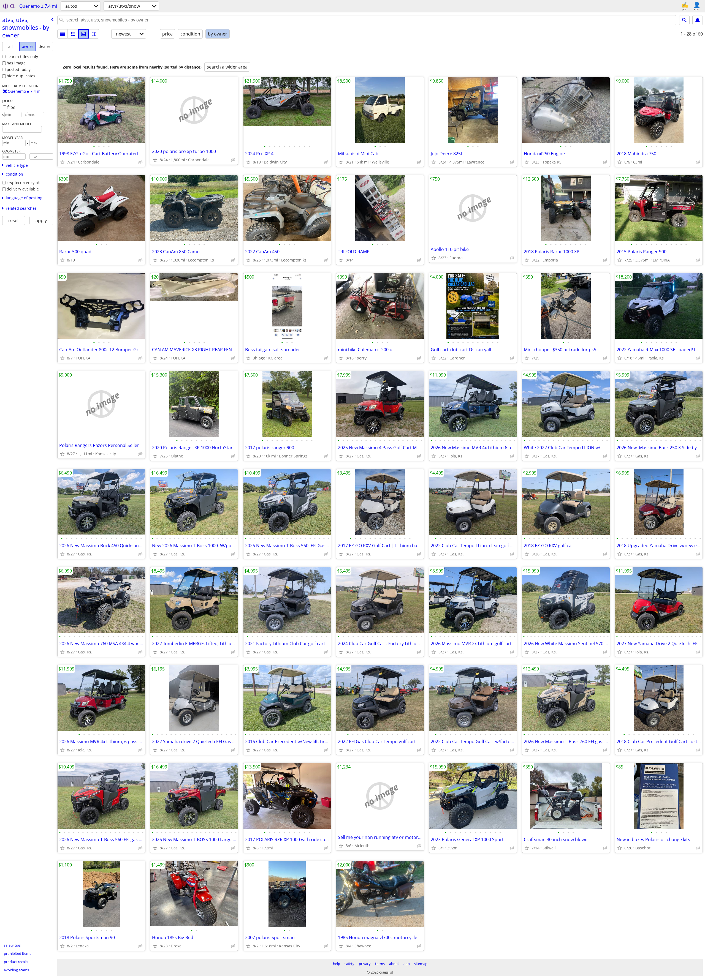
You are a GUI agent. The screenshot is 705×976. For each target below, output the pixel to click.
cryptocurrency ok (23, 182)
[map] (94, 34)
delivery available (23, 189)
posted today (19, 69)
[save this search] (697, 20)
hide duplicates (21, 75)
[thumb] (73, 34)
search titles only (22, 56)
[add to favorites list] (62, 162)
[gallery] (83, 34)
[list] (62, 34)
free (11, 107)
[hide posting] (140, 162)
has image (16, 63)
